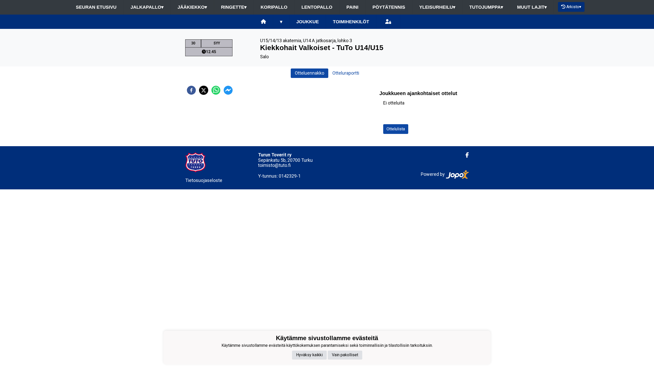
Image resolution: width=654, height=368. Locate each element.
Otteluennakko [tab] (309, 73)
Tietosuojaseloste (203, 180)
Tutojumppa (486, 7)
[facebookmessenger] (228, 90)
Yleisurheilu (437, 7)
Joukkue (307, 21)
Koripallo (274, 7)
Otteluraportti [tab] (345, 73)
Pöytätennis (388, 7)
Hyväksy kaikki (309, 354)
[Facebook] (465, 155)
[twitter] (203, 90)
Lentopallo (316, 7)
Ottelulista (396, 128)
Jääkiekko (192, 7)
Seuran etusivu (96, 7)
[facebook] (191, 90)
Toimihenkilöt (351, 21)
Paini (352, 7)
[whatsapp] (215, 90)
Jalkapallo (147, 7)
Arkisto (573, 6)
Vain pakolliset (345, 354)
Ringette (234, 7)
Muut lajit (532, 7)
